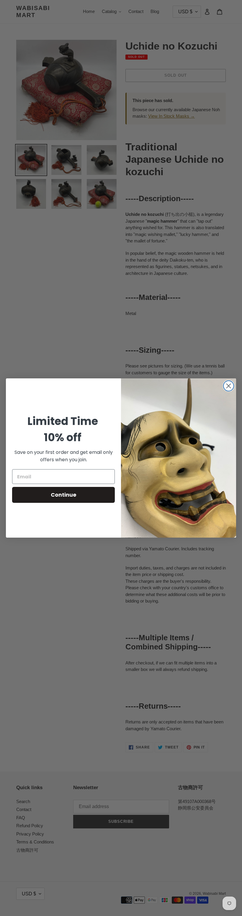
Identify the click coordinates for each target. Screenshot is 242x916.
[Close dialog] (228, 386)
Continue (63, 494)
